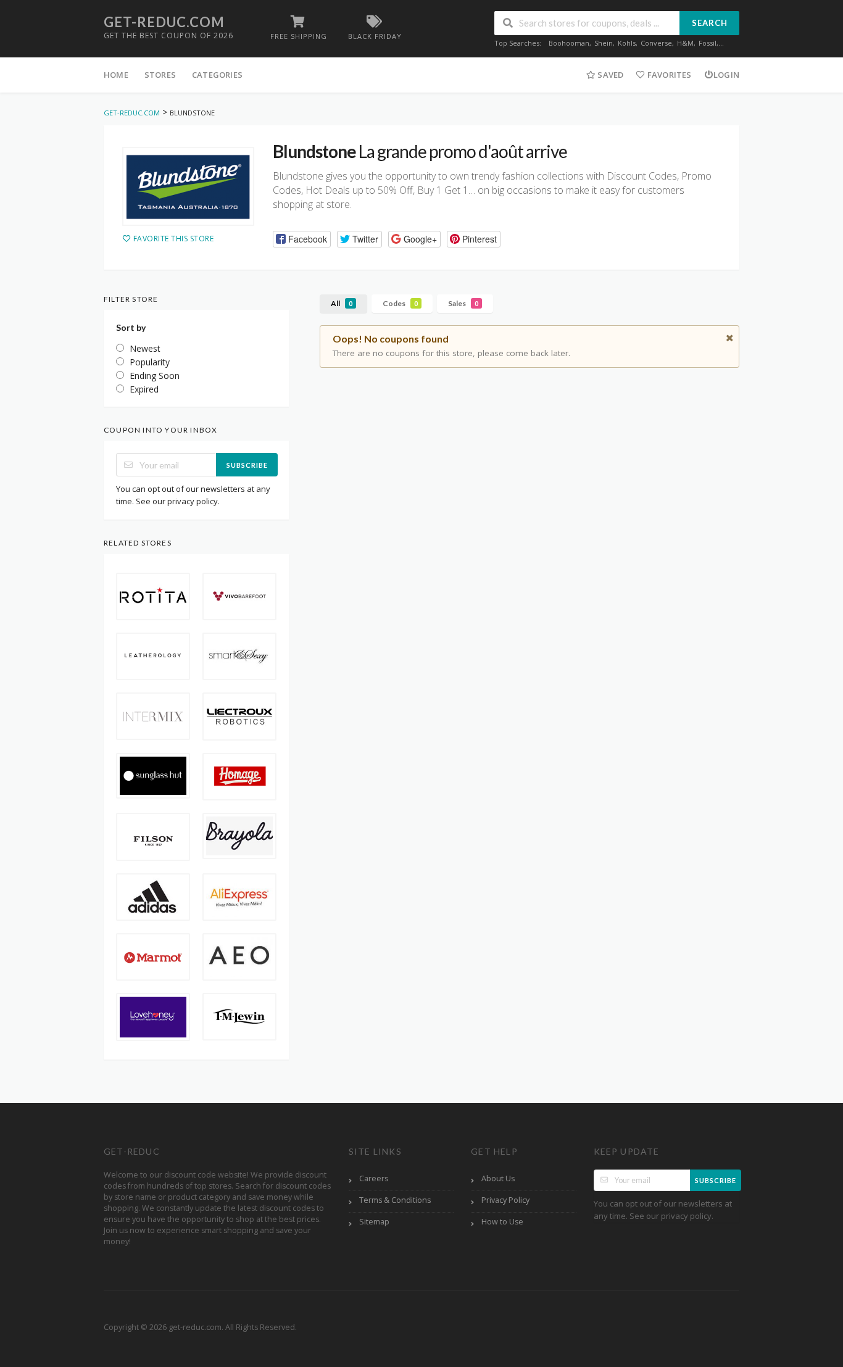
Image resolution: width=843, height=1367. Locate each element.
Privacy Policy (505, 1200)
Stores (160, 74)
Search (710, 23)
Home (116, 74)
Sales (463, 303)
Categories (217, 74)
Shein (603, 43)
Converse (656, 43)
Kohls (627, 43)
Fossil (707, 43)
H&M (685, 43)
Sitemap (374, 1221)
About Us (498, 1178)
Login (726, 74)
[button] (302, 239)
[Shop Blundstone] (188, 186)
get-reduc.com (164, 22)
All (341, 303)
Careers (373, 1178)
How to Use (502, 1221)
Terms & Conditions (395, 1200)
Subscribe (247, 465)
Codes (400, 303)
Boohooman (569, 43)
